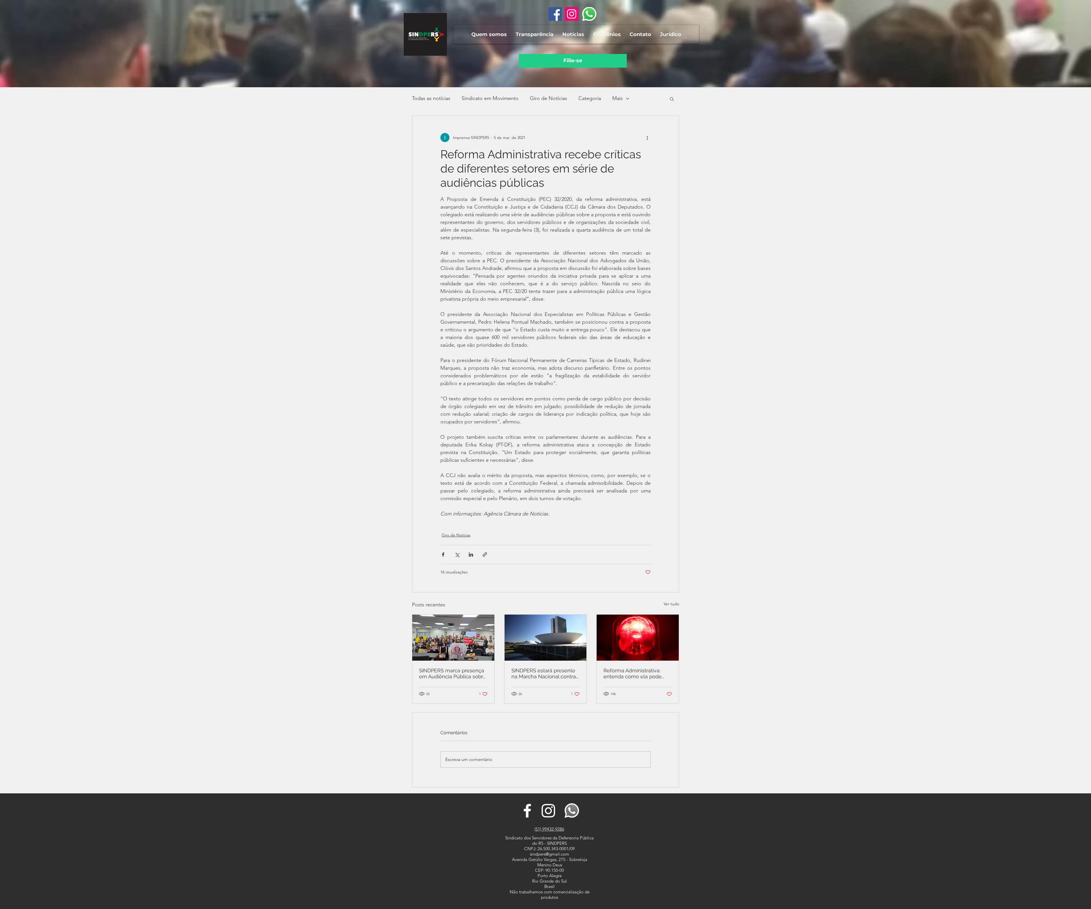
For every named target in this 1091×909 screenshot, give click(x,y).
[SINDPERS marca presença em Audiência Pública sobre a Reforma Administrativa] (453, 638)
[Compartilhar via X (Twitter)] (457, 554)
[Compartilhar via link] (485, 554)
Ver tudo (671, 603)
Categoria (589, 98)
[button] (489, 34)
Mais (617, 98)
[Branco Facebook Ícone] (527, 811)
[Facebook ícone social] (555, 14)
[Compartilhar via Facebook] (443, 554)
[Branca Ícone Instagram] (548, 811)
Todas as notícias (431, 98)
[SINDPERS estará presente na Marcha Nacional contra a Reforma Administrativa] (546, 638)
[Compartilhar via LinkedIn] (471, 554)
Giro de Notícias (548, 98)
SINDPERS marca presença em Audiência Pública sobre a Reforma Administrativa (452, 673)
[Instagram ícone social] (571, 14)
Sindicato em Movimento (490, 98)
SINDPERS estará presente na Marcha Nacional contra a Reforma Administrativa (543, 673)
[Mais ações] (647, 137)
